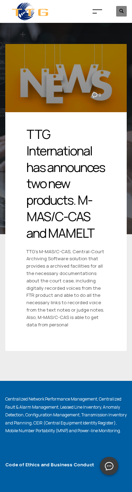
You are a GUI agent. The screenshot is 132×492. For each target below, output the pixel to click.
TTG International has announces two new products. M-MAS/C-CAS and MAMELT (65, 184)
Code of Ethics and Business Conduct (49, 464)
